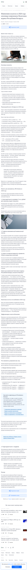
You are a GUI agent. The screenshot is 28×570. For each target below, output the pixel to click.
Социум (3, 5)
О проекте (21, 560)
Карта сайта (11, 560)
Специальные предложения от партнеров (13, 409)
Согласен (17, 566)
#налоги (2, 21)
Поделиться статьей (15, 27)
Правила (16, 560)
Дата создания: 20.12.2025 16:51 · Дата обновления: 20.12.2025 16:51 (13, 10)
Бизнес (22, 552)
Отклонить (7, 566)
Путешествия (11, 554)
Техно (6, 554)
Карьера (16, 5)
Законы (2, 554)
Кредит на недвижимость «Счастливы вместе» (14, 414)
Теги (6, 560)
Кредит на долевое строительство (11, 411)
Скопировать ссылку (15, 495)
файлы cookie (10, 564)
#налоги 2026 (16, 21)
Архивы (2, 560)
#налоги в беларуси (9, 21)
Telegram (9, 498)
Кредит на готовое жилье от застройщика (13, 412)
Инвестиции (10, 5)
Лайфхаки (22, 5)
